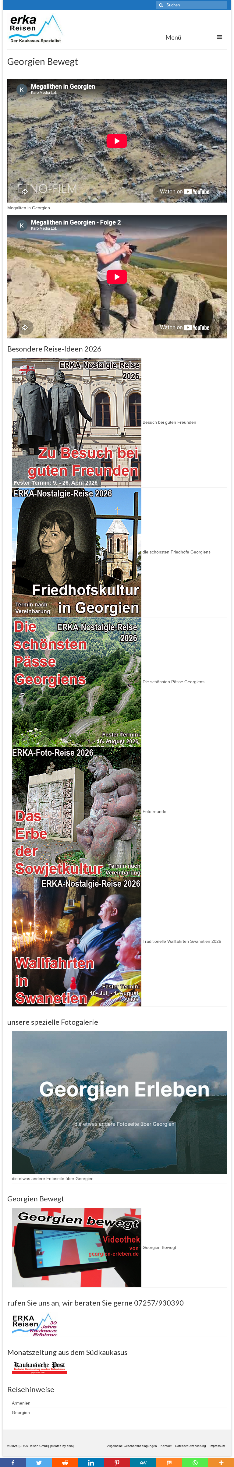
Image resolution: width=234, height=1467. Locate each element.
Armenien (21, 1403)
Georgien (21, 1412)
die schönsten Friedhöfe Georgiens (176, 552)
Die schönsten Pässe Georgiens (172, 681)
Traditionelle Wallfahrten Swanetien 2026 (181, 941)
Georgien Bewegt (158, 1247)
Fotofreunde (153, 811)
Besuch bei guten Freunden (168, 422)
